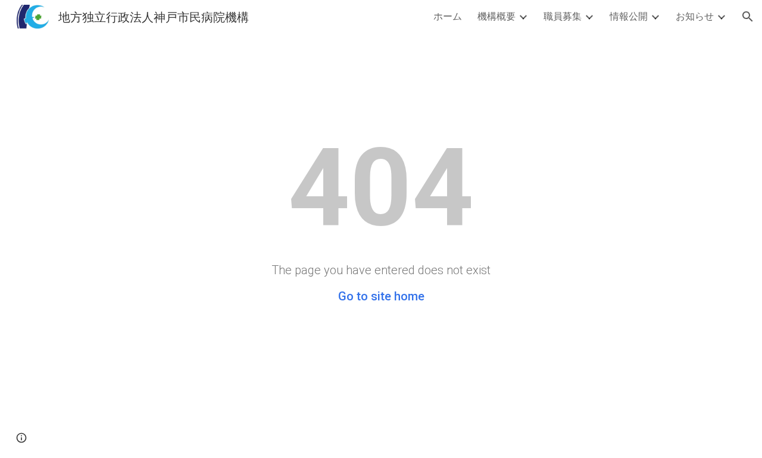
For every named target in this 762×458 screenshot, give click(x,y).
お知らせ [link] (695, 15)
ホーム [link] (447, 15)
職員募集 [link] (563, 15)
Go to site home (381, 296)
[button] (747, 16)
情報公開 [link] (629, 15)
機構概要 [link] (496, 15)
